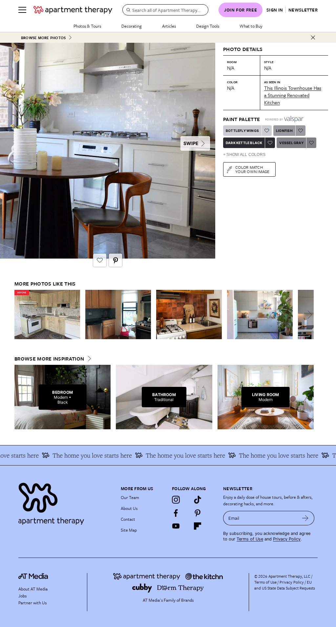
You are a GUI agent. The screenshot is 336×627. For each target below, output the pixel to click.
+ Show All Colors (244, 154)
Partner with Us (32, 602)
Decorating (131, 26)
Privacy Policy (287, 539)
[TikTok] (197, 500)
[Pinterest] (197, 513)
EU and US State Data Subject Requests (284, 585)
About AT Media (33, 589)
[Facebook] (176, 513)
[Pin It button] (115, 260)
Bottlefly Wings (242, 131)
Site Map (129, 530)
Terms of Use (250, 539)
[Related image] (47, 314)
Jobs (22, 595)
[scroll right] (308, 314)
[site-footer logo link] (33, 577)
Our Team (130, 497)
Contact (128, 519)
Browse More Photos (43, 37)
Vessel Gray (291, 143)
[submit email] (305, 518)
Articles (169, 26)
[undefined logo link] (72, 10)
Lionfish (284, 131)
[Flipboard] (197, 526)
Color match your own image (252, 169)
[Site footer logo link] (65, 502)
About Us (129, 508)
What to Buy (251, 26)
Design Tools (207, 26)
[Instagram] (176, 500)
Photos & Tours (87, 26)
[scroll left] (19, 314)
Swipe (191, 143)
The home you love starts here (84, 455)
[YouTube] (176, 526)
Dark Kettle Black (244, 143)
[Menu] (22, 10)
